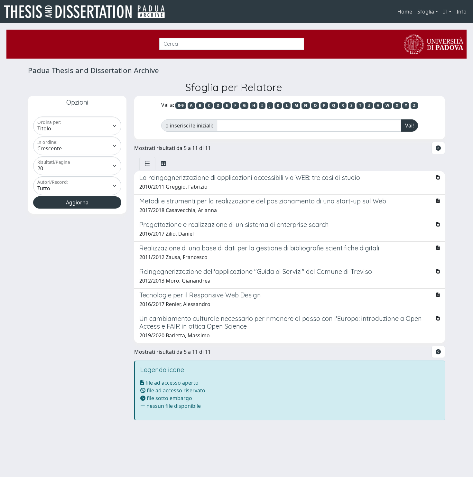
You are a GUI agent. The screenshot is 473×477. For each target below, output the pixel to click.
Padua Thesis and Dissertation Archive (93, 70)
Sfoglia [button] (425, 11)
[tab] (147, 163)
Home (404, 11)
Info (462, 11)
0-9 (181, 105)
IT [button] (445, 11)
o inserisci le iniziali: (189, 125)
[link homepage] (87, 11)
